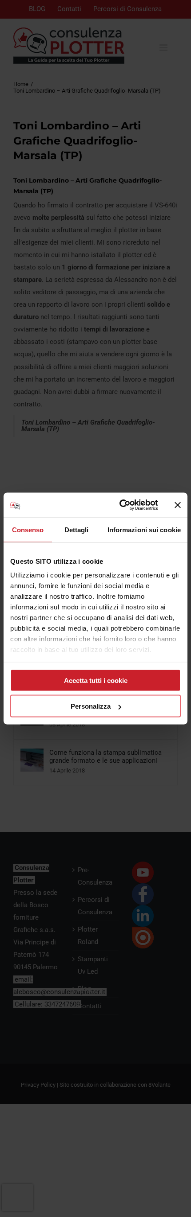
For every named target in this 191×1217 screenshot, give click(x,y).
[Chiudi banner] (178, 505)
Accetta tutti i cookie (95, 680)
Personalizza (91, 706)
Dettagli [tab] (76, 529)
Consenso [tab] (28, 529)
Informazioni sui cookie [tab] (144, 529)
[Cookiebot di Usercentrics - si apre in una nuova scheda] (120, 505)
